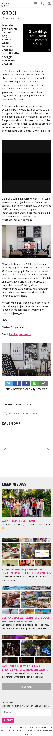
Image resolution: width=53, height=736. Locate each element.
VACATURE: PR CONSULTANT (18, 521)
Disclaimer (23, 727)
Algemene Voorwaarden (40, 727)
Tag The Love (25, 731)
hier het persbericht (20, 334)
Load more (27, 686)
